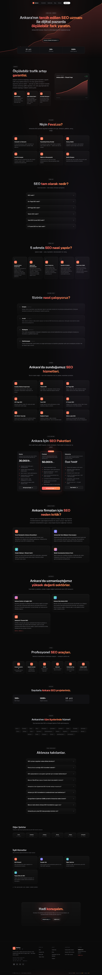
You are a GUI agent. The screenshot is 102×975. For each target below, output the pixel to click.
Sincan (51, 734)
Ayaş (31, 728)
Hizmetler (43, 3)
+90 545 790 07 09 (17, 960)
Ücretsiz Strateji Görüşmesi (50, 40)
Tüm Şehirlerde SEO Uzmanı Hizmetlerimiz (26, 887)
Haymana (39, 731)
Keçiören (65, 731)
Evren (17, 731)
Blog (55, 3)
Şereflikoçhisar (60, 734)
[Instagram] (17, 964)
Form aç (80, 955)
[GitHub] (20, 964)
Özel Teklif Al (73, 487)
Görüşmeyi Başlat (27, 487)
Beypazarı (44, 728)
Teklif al (66, 3)
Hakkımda (50, 3)
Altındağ (24, 728)
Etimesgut (83, 728)
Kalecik (57, 731)
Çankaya (61, 728)
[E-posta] (23, 964)
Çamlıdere (52, 728)
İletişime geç (46, 919)
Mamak (82, 731)
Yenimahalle (70, 734)
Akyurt (16, 728)
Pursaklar (44, 734)
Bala (37, 728)
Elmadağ (75, 728)
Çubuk (67, 728)
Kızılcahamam (74, 731)
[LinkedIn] (14, 964)
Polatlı (36, 734)
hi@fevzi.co (56, 919)
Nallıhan (30, 734)
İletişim (59, 3)
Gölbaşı (24, 731)
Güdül (31, 731)
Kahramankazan (48, 731)
